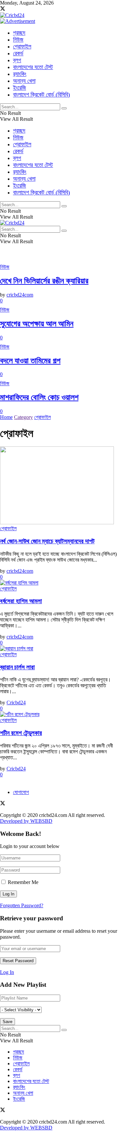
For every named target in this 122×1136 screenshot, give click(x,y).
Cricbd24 (16, 702)
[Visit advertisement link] (17, 21)
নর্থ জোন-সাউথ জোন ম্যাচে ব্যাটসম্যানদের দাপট (47, 541)
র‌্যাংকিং (19, 74)
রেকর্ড (18, 53)
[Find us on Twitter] (2, 9)
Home (6, 417)
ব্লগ (17, 60)
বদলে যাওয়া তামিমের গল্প (30, 360)
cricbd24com (20, 295)
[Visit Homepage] (12, 15)
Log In (7, 972)
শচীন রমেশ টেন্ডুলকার (21, 733)
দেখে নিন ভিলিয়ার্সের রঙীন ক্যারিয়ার (44, 281)
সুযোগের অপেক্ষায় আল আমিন (37, 323)
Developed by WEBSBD (26, 821)
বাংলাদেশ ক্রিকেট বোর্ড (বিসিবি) (41, 94)
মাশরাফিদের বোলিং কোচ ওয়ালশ (39, 397)
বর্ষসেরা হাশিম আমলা (21, 601)
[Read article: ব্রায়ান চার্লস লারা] (61, 649)
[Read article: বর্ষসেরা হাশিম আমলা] (61, 583)
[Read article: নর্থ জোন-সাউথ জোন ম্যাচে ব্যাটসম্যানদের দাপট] (61, 486)
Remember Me (23, 882)
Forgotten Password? (21, 905)
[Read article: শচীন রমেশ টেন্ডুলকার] (61, 714)
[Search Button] (64, 108)
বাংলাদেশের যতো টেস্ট (33, 67)
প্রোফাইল (22, 46)
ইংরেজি (19, 87)
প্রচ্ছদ (19, 32)
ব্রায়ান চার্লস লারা (17, 667)
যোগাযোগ (21, 792)
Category (23, 417)
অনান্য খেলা (24, 81)
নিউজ (18, 39)
